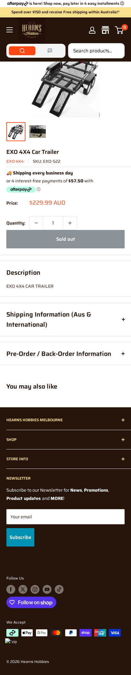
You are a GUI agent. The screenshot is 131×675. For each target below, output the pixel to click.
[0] (119, 30)
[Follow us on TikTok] (59, 589)
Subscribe (20, 537)
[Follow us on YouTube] (47, 589)
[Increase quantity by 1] (70, 223)
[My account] (92, 30)
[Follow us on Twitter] (22, 589)
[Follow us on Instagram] (35, 589)
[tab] (22, 50)
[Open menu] (9, 29)
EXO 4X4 (15, 161)
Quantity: (15, 223)
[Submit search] (116, 50)
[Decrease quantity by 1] (36, 223)
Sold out (65, 239)
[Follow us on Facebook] (10, 589)
